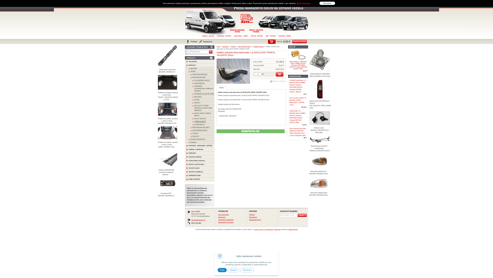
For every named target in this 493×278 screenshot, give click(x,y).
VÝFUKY (195, 133)
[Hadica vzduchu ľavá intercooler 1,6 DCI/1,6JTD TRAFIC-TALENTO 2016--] (233, 83)
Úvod (218, 46)
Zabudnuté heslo (255, 220)
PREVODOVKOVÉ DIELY (201, 127)
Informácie (222, 217)
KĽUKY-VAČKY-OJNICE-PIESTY (202, 114)
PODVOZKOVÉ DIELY (200, 74)
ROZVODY (198, 97)
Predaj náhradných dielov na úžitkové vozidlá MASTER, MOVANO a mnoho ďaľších (247, 18)
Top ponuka (193, 61)
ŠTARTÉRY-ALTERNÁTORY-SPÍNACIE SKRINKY (203, 88)
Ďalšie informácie (304, 3)
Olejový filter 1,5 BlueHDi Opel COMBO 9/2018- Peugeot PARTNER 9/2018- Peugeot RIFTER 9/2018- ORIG (298, 65)
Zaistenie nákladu (195, 157)
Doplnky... (193, 142)
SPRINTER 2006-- (195, 175)
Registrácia (253, 217)
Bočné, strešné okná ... (197, 164)
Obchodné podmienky (226, 220)
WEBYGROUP (293, 229)
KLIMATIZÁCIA (199, 124)
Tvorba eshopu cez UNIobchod (263, 229)
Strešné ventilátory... (196, 172)
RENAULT (225, 46)
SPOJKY (197, 103)
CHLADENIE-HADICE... (202, 80)
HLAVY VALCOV (200, 119)
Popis (221, 88)
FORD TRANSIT (194, 179)
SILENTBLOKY (199, 83)
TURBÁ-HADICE (258, 46)
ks (263, 74)
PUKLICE (195, 136)
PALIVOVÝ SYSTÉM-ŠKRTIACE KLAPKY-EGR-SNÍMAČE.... (203, 108)
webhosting (277, 229)
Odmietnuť (247, 270)
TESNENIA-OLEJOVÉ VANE (204, 94)
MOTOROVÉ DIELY (244, 46)
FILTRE (196, 100)
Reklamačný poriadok (226, 222)
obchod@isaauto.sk (198, 220)
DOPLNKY (192, 153)
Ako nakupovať (223, 215)
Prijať (222, 270)
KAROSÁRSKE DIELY (200, 130)
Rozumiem (327, 3)
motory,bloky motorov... (197, 161)
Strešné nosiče (194, 168)
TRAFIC (233, 46)
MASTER (193, 69)
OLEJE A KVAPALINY (197, 139)
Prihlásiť (252, 215)
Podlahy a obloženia (196, 149)
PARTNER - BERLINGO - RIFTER (200, 146)
